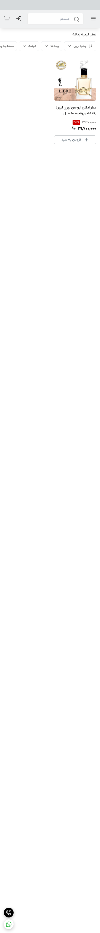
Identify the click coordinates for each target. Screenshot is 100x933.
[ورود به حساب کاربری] (20, 19)
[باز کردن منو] (92, 19)
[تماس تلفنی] (9, 912)
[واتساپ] (9, 924)
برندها (54, 46)
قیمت (32, 46)
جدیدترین (80, 46)
